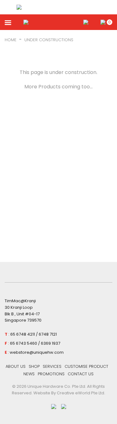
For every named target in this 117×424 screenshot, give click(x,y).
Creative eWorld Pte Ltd (80, 393)
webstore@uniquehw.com (37, 352)
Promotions (51, 374)
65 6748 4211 (22, 334)
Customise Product (86, 366)
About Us (16, 366)
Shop (34, 366)
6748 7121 (48, 334)
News (29, 374)
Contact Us (81, 374)
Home (11, 40)
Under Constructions (48, 40)
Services (52, 366)
